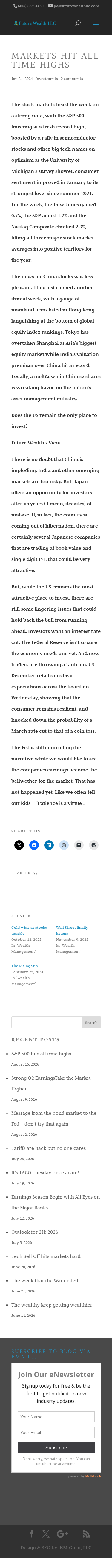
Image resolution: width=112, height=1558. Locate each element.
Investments (47, 78)
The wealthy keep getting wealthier (51, 1305)
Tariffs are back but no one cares (48, 1148)
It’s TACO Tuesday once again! (45, 1172)
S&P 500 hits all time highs (41, 1054)
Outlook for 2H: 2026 (34, 1232)
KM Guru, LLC (75, 1547)
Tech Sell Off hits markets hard (46, 1256)
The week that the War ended (44, 1280)
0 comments (72, 78)
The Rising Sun (24, 965)
